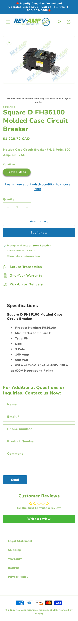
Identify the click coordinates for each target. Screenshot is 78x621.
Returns (13, 568)
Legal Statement (20, 541)
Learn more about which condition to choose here (37, 186)
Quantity (8, 199)
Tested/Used (16, 172)
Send (15, 480)
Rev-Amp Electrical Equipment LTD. (37, 609)
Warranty (15, 559)
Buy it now (39, 232)
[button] (8, 21)
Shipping (14, 550)
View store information (23, 256)
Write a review (39, 519)
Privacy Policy (18, 577)
